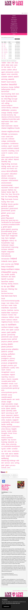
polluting (4, 354)
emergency (12, 178)
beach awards (11, 82)
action (9, 69)
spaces (13, 408)
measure (4, 315)
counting (11, 151)
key (2, 274)
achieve (3, 70)
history (11, 240)
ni (6, 324)
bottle (3, 101)
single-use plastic (10, 406)
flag (2, 199)
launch (3, 279)
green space (7, 227)
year (3, 465)
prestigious (5, 358)
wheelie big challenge (8, 460)
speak (3, 411)
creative (10, 153)
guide (9, 234)
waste (16, 453)
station (16, 415)
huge (12, 243)
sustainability (5, 422)
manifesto (5, 308)
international (5, 254)
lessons (15, 284)
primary (12, 358)
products (4, 363)
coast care (9, 136)
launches (4, 281)
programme (12, 363)
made (10, 305)
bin (2, 99)
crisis (3, 155)
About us (14, 17)
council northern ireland (10, 148)
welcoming (14, 456)
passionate (5, 337)
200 (12, 63)
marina (3, 310)
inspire (3, 251)
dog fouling (5, 164)
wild (17, 460)
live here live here (7, 293)
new (3, 324)
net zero (16, 322)
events (11, 187)
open (11, 329)
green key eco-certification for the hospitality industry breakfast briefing (10, 223)
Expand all (14, 474)
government (14, 208)
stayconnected (6, 417)
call (2, 103)
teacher (3, 431)
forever (15, 199)
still (13, 417)
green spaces (6, 229)
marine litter (5, 312)
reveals (10, 384)
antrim (16, 72)
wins (12, 463)
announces (10, 72)
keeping (14, 272)
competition (5, 143)
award (10, 76)
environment (6, 183)
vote (2, 454)
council (15, 146)
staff (16, 413)
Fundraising (14, 32)
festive (9, 192)
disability (4, 161)
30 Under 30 (14, 30)
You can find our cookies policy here (13, 603)
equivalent (4, 187)
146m (9, 63)
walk (6, 454)
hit (15, 240)
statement (9, 415)
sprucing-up (10, 413)
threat (10, 433)
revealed (4, 383)
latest (13, 277)
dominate (14, 164)
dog (9, 161)
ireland (13, 258)
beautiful (13, 84)
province (10, 365)
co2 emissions (13, 134)
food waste (8, 199)
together (4, 440)
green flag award (7, 218)
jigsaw (15, 261)
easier (9, 166)
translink (11, 442)
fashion (10, 190)
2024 (7, 65)
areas (8, 74)
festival (3, 192)
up (2, 451)
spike (15, 411)
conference (14, 143)
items (10, 261)
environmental (6, 185)
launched (10, 279)
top (9, 440)
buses (15, 101)
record (12, 372)
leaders (11, 281)
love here (4, 305)
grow (14, 231)
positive (4, 356)
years (7, 465)
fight (13, 192)
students (9, 420)
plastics (15, 349)
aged (3, 72)
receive (8, 370)
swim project (15, 422)
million (11, 317)
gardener (4, 206)
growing (4, 234)
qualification (5, 368)
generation (5, 208)
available (4, 77)
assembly (14, 74)
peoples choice (6, 339)
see (13, 399)
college (3, 141)
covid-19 (4, 153)
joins (2, 264)
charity (9, 112)
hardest (14, 234)
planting (4, 344)
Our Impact (14, 19)
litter (13, 286)
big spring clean (11, 96)
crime (16, 153)
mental (10, 315)
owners (3, 332)
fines (10, 194)
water (3, 456)
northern (12, 324)
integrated (10, 252)
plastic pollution (7, 347)
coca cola (4, 139)
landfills (12, 274)
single (9, 401)
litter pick (4, 289)
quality (12, 368)
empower (4, 180)
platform (4, 351)
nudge (16, 327)
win (2, 463)
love (16, 303)
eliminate (4, 178)
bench (13, 89)
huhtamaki (5, 245)
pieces (10, 341)
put (15, 365)
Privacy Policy (24, 590)
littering (11, 289)
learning (4, 284)
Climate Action (14, 28)
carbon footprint (6, 105)
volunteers (15, 451)
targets (14, 429)
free (8, 202)
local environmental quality (10, 301)
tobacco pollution (7, 437)
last (10, 277)
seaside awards (6, 399)
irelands (4, 261)
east (13, 166)
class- (16, 121)
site (18, 406)
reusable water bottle (8, 381)
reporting (4, 377)
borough (14, 99)
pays (11, 337)
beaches (4, 84)
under (9, 448)
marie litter (13, 308)
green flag (5, 215)
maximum (14, 313)
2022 (16, 63)
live (16, 289)
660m (9, 67)
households (5, 243)
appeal (3, 74)
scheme (15, 386)
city (15, 115)
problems (11, 360)
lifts (5, 286)
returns (8, 379)
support (15, 420)
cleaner (15, 126)
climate (4, 134)
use (5, 451)
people (15, 337)
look (8, 303)
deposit (16, 159)
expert (16, 187)
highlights (4, 240)
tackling (9, 424)
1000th (3, 63)
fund (12, 202)
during (3, 166)
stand (3, 415)
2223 (15, 65)
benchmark (5, 91)
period (14, 339)
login (22, 13)
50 (2, 67)
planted (15, 342)
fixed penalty (13, 196)
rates (17, 368)
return (3, 379)
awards (11, 79)
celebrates (5, 110)
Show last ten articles (6, 474)
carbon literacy (6, 108)
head (3, 236)
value (9, 451)
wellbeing (5, 458)
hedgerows (13, 236)
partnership (11, 335)
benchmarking (6, 94)
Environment (14, 26)
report (12, 374)
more (3, 319)
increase (4, 249)
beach (3, 82)
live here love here (9, 296)
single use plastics (7, 404)
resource (11, 377)
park (9, 332)
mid (15, 315)
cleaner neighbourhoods (10, 131)
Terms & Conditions (16, 590)
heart (7, 236)
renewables (5, 375)
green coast (11, 213)
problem (4, 360)
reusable (15, 379)
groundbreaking (6, 231)
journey (7, 264)
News (14, 34)
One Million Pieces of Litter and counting (6, 487)
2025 (11, 65)
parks (13, 332)
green (3, 213)
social (3, 408)
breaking (9, 101)
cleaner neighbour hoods (10, 128)
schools (4, 395)
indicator (11, 249)
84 (15, 67)
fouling (3, 202)
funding (4, 204)
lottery (12, 303)
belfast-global (5, 89)
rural (15, 384)
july (12, 264)
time (8, 435)
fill (16, 192)
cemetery (13, 110)
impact (11, 245)
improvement (6, 247)
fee (15, 190)
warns (11, 454)
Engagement (14, 24)
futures (10, 204)
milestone (4, 317)
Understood (6, 606)
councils (4, 151)
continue (4, 146)
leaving (10, 284)
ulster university (11, 444)
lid (2, 286)
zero (8, 467)
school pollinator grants (9, 392)
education (13, 174)
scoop (10, 395)
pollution (11, 354)
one (7, 330)
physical (4, 342)
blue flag (7, 99)
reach (3, 370)
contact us (25, 13)
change (3, 113)
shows (3, 402)
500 (5, 67)
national (9, 320)
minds (17, 317)
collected (11, 139)
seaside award (6, 397)
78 (12, 67)
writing (17, 463)
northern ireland (7, 327)
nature (15, 320)
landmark (4, 277)
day (6, 159)
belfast (16, 87)
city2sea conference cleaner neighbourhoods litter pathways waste (10, 119)
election (4, 176)
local (3, 298)
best (13, 94)
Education (14, 22)
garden (15, 204)
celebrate (15, 108)
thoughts (4, 433)
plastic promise (6, 349)
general (11, 206)
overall (16, 330)
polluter (10, 351)
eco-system (5, 174)
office (3, 330)
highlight (12, 238)
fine (6, 194)
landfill (6, 274)
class (11, 121)
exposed (4, 190)
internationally (6, 256)
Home (14, 15)
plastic (10, 344)
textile (9, 431)
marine (16, 310)
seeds (17, 399)
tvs (16, 442)
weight (8, 456)
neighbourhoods (7, 322)
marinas (10, 310)
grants (13, 210)
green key (4, 220)
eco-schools (12, 171)
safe (10, 386)
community (11, 141)
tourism (13, 440)
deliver (10, 159)
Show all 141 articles (5, 476)
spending (9, 411)
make (15, 305)
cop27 (10, 146)
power (9, 356)
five (6, 197)
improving (14, 247)
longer (3, 303)
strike (3, 420)
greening (15, 229)
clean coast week (7, 126)
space (8, 408)
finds (3, 194)
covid (17, 151)
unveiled (14, 449)
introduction (5, 259)
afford (15, 70)
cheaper (15, 113)
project (4, 365)
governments (5, 210)
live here (4, 291)
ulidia (3, 444)
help (2, 238)
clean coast (5, 124)
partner (3, 335)
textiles (14, 431)
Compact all (14, 476)
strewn (17, 417)
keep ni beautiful (7, 266)
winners (7, 463)
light (8, 286)
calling (7, 103)
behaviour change (7, 87)
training (4, 442)
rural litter (4, 386)
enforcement (13, 180)
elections (10, 176)
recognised (5, 372)
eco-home (10, 168)
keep (16, 264)
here (7, 238)
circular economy (7, 115)
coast (3, 137)
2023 (3, 65)
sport (3, 413)
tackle (3, 424)
